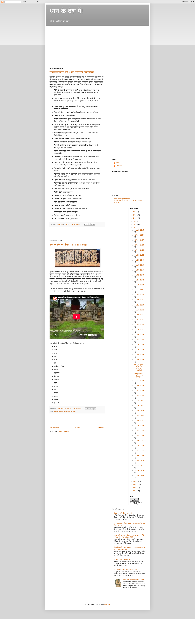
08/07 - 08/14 (139, 315)
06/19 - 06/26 (139, 345)
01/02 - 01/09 (139, 476)
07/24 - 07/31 (139, 325)
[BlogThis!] (87, 224)
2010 (135, 481)
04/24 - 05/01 (139, 396)
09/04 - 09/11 (139, 295)
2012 (135, 224)
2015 (135, 215)
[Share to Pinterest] (94, 224)
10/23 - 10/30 (139, 260)
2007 (135, 491)
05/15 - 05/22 (139, 381)
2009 (135, 484)
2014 (135, 218)
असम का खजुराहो (58, 411)
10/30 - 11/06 (139, 255)
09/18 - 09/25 (139, 285)
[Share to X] (89, 224)
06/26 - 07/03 (139, 340)
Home (77, 428)
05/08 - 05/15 (139, 386)
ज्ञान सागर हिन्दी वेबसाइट (122, 199)
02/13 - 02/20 (139, 446)
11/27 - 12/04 (139, 235)
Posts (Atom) (64, 431)
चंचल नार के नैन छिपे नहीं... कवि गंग (124, 513)
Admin (118, 163)
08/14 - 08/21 (139, 310)
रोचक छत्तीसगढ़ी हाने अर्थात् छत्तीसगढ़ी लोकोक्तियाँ (72, 72)
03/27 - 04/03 (139, 416)
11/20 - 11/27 (139, 240)
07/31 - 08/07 (139, 320)
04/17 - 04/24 (139, 401)
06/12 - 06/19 (139, 350)
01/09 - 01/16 (139, 471)
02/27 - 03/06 (139, 436)
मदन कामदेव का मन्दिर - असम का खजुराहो (68, 244)
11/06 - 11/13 (139, 250)
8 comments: (76, 224)
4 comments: (77, 408)
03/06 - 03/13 (139, 431)
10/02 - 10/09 (139, 275)
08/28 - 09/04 (139, 300)
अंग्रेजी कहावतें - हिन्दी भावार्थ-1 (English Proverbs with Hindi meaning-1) (129, 548)
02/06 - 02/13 (139, 451)
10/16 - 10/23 (139, 265)
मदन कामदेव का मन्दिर (70, 411)
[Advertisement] (91, 29)
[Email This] (85, 224)
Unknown (119, 166)
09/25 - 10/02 (139, 280)
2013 (135, 221)
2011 (135, 227)
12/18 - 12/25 (139, 230)
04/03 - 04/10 (139, 411)
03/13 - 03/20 (139, 426)
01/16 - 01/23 (139, 466)
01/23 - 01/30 (139, 461)
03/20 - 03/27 (139, 421)
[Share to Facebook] (92, 224)
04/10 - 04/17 (139, 406)
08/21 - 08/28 (139, 305)
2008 (135, 487)
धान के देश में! (66, 11)
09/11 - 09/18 (139, 290)
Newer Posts (54, 428)
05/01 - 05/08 (139, 391)
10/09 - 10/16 (139, 270)
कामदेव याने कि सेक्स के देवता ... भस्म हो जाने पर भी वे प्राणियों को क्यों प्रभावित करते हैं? (129, 536)
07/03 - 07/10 (139, 335)
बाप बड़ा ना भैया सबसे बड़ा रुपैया (123, 559)
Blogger (107, 604)
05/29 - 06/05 (139, 355)
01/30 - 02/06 (139, 456)
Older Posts (100, 428)
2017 (135, 212)
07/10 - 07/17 (139, 330)
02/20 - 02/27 (139, 441)
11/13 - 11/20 (139, 245)
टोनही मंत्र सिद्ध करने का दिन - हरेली (133, 579)
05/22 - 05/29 (139, 360)
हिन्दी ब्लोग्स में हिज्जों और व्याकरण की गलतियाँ (126, 569)
